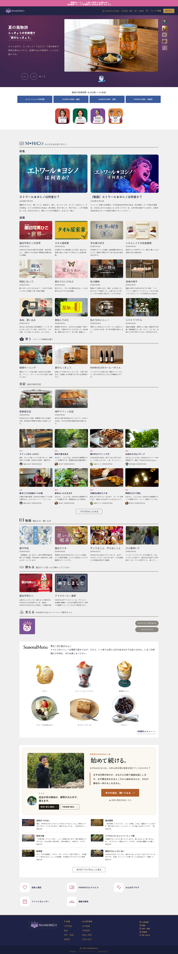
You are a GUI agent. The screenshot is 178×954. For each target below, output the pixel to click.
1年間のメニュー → (146, 731)
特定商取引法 (103, 951)
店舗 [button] (68, 921)
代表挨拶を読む (69, 807)
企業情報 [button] (88, 921)
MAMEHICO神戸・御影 (107, 99)
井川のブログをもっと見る (89, 869)
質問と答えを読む (49, 807)
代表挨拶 (86, 930)
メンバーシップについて (147, 623)
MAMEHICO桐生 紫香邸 (143, 99)
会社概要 (86, 926)
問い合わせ (146, 935)
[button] (164, 21)
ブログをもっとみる (89, 511)
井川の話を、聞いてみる (120, 792)
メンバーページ (147, 629)
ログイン (168, 11)
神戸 (135, 11)
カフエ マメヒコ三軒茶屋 (34, 99)
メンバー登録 (155, 11)
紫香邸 (141, 11)
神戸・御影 (69, 934)
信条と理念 (87, 934)
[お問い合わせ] (147, 11)
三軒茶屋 (124, 11)
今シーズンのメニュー (60, 645)
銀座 (131, 11)
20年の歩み (87, 939)
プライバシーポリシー (87, 951)
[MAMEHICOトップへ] (15, 10)
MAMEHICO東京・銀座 (71, 99)
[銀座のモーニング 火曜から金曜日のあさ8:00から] (111, 45)
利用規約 (73, 951)
